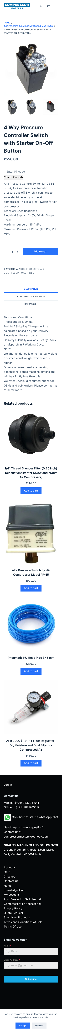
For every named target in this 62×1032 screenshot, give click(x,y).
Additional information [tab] (31, 296)
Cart (7, 872)
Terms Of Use (13, 926)
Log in (8, 784)
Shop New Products (17, 917)
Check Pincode (13, 177)
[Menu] (56, 6)
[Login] (41, 6)
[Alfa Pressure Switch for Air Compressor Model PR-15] (31, 531)
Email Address (12, 960)
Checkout (10, 876)
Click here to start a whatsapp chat (34, 817)
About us (10, 867)
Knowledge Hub (14, 890)
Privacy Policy (13, 908)
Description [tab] (31, 289)
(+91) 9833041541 (27, 802)
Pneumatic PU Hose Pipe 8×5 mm (31, 657)
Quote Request (13, 913)
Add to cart (40, 251)
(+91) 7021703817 (27, 807)
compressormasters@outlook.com (26, 836)
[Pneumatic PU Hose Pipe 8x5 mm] (31, 624)
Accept (23, 1025)
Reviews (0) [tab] (30, 304)
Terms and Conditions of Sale (23, 922)
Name (7, 945)
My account (11, 894)
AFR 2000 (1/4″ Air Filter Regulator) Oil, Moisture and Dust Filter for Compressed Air (31, 745)
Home (8, 885)
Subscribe (31, 979)
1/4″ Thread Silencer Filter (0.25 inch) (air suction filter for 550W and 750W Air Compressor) (31, 473)
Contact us (11, 881)
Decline (39, 1025)
